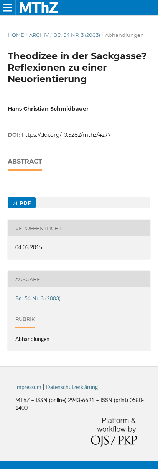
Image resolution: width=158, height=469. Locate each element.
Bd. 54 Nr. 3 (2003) (76, 35)
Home (16, 35)
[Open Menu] (7, 7)
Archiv (39, 35)
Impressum (28, 387)
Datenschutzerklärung (72, 387)
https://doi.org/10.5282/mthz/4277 (66, 134)
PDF (24, 203)
